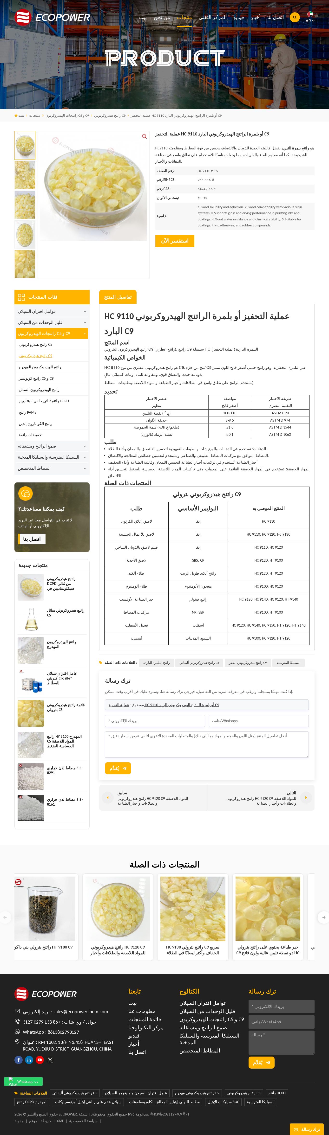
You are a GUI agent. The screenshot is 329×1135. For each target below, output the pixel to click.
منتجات (184, 17)
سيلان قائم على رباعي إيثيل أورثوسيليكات (88, 1102)
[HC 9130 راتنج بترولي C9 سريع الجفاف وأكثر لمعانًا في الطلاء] (202, 909)
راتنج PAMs (27, 412)
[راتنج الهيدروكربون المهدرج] (31, 650)
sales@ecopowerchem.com (80, 1011)
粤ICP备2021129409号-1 (169, 1114)
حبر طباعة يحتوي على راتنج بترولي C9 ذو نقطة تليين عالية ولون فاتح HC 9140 (277, 950)
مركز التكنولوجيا (146, 1027)
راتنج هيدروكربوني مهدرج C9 (197, 1093)
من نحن (162, 17)
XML (60, 1121)
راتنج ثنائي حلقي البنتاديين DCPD (44, 401)
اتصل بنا (275, 17)
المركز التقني (213, 17)
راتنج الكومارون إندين (35, 423)
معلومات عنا (142, 1011)
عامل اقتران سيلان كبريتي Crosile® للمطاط (62, 678)
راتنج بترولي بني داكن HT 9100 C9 (52, 947)
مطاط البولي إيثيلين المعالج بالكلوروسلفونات (164, 1102)
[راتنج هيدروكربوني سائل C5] (31, 619)
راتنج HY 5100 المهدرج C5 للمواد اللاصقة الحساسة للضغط (64, 741)
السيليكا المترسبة (288, 663)
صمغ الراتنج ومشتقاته (37, 446)
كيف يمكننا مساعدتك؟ (41, 509)
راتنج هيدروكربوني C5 (35, 344)
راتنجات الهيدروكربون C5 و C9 (67, 115)
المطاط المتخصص (34, 468)
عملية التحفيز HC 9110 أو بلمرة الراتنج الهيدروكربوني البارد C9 (163, 705)
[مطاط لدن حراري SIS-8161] (31, 808)
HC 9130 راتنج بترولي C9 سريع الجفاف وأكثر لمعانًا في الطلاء (202, 949)
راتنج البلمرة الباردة (156, 663)
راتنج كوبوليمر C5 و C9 (36, 378)
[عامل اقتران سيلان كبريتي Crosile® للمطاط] (31, 682)
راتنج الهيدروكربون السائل (39, 389)
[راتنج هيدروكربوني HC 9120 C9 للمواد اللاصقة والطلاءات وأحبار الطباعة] (127, 909)
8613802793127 (63, 1032)
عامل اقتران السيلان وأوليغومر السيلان (136, 1093)
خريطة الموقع (40, 1121)
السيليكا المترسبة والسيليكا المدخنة (48, 457)
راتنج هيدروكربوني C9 (110, 115)
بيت (143, 17)
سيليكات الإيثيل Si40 (223, 1102)
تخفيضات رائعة (30, 435)
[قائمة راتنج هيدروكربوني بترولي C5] (31, 713)
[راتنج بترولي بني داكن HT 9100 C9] (52, 909)
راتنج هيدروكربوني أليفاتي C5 (199, 663)
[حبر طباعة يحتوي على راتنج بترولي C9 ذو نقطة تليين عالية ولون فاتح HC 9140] (277, 909)
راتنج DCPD (277, 1093)
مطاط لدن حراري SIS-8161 (65, 802)
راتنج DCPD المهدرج (32, 1102)
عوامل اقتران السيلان (37, 311)
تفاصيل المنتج (118, 297)
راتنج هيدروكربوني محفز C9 (248, 663)
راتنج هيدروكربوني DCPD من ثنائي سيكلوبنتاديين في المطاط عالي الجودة (63, 584)
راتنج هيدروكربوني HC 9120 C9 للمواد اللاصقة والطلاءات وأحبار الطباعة (127, 950)
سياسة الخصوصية (83, 1121)
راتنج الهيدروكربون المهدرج (40, 367)
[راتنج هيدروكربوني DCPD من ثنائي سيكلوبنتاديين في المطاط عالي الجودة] (31, 587)
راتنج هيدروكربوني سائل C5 (66, 612)
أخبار (256, 17)
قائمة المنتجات (144, 1019)
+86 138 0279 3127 (41, 1022)
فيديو (238, 17)
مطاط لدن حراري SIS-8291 (65, 770)
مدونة (19, 1121)
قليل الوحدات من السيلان (40, 322)
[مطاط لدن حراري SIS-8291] (31, 776)
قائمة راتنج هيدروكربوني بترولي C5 (66, 707)
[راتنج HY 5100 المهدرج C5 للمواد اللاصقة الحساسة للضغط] (31, 745)
